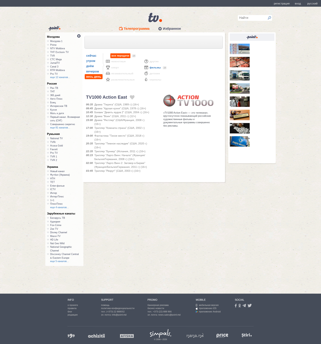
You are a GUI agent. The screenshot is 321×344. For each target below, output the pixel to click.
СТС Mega (56, 59)
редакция (73, 315)
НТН (52, 178)
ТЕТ (52, 182)
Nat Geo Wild (57, 243)
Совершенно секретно (62, 124)
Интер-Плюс (57, 196)
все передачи (120, 55)
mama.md (195, 335)
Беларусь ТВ (57, 218)
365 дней (55, 95)
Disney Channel (58, 232)
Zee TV (54, 228)
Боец (53, 102)
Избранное (172, 28)
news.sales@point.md (169, 315)
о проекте (73, 305)
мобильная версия (209, 305)
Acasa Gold (56, 145)
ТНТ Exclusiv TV (59, 52)
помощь (105, 305)
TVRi (53, 142)
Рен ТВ (54, 88)
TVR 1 (53, 156)
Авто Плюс (56, 98)
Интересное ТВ (58, 106)
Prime (53, 44)
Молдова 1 (56, 41)
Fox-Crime (55, 225)
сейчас (91, 55)
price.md (222, 336)
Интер (53, 193)
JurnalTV (55, 63)
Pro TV (54, 73)
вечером (92, 71)
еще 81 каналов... (60, 127)
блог (70, 311)
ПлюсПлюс (56, 203)
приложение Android (210, 311)
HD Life (54, 239)
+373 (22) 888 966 (162, 311)
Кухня (53, 109)
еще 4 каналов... (59, 207)
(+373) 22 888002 (115, 311)
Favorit (54, 149)
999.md (71, 336)
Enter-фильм (57, 185)
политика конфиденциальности (117, 308)
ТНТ (52, 91)
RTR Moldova (57, 70)
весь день (93, 76)
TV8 (52, 55)
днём (90, 66)
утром (90, 60)
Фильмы (155, 67)
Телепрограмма (137, 28)
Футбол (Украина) (60, 174)
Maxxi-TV (55, 236)
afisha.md (127, 336)
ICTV (53, 189)
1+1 (52, 200)
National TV (56, 138)
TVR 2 (53, 160)
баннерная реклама (158, 305)
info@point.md (119, 315)
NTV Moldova (57, 48)
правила (72, 308)
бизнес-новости (155, 308)
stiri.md (246, 335)
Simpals (160, 333)
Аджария (55, 221)
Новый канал (57, 171)
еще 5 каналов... (59, 261)
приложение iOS (207, 308)
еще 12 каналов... (60, 77)
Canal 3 (54, 66)
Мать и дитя (57, 113)
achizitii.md (96, 336)
